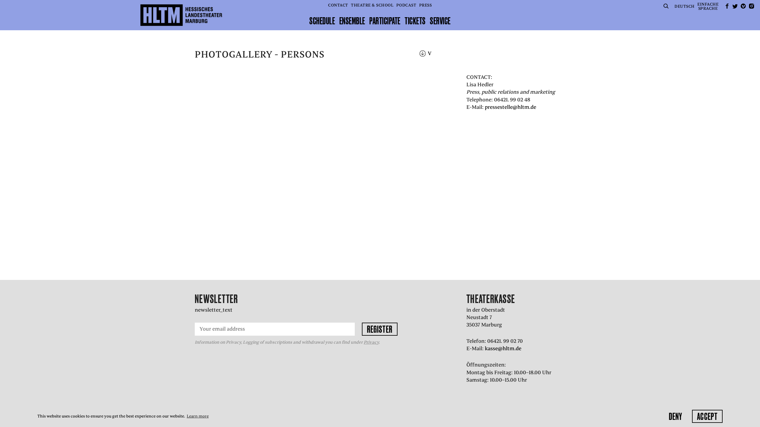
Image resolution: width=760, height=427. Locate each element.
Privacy (371, 342)
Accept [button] (707, 416)
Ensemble (352, 20)
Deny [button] (675, 416)
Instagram (751, 6)
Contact (338, 5)
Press (425, 5)
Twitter (735, 6)
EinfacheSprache (707, 6)
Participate (384, 20)
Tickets (415, 20)
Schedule (322, 20)
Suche (666, 6)
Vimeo (743, 6)
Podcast (406, 5)
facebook (727, 6)
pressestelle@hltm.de (510, 107)
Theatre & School (372, 5)
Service (440, 20)
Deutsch (684, 6)
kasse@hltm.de (503, 348)
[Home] (181, 15)
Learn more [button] (198, 416)
